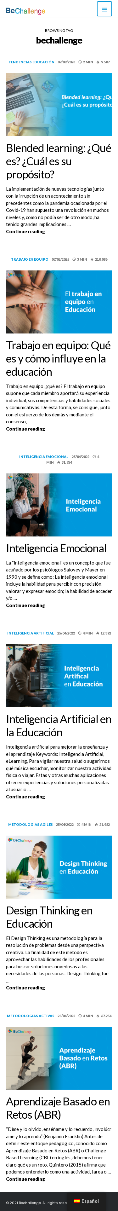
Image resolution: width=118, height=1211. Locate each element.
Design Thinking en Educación (49, 916)
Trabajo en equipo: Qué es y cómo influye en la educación (58, 358)
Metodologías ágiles (30, 824)
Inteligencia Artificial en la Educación (58, 725)
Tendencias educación (31, 62)
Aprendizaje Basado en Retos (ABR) (58, 1107)
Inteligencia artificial (30, 633)
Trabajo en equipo (29, 259)
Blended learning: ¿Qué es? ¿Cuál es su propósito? (58, 161)
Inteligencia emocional (44, 457)
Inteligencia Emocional (56, 547)
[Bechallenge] (25, 11)
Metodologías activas (30, 1016)
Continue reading (59, 231)
